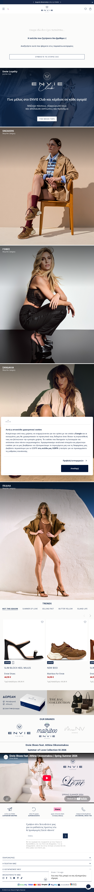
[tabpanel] (47, 649)
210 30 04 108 (54, 2)
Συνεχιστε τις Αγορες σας (47, 57)
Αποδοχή (75, 468)
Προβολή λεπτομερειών (73, 461)
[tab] (30, 609)
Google (78, 433)
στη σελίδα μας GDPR (48, 448)
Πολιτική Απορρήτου (49, 844)
